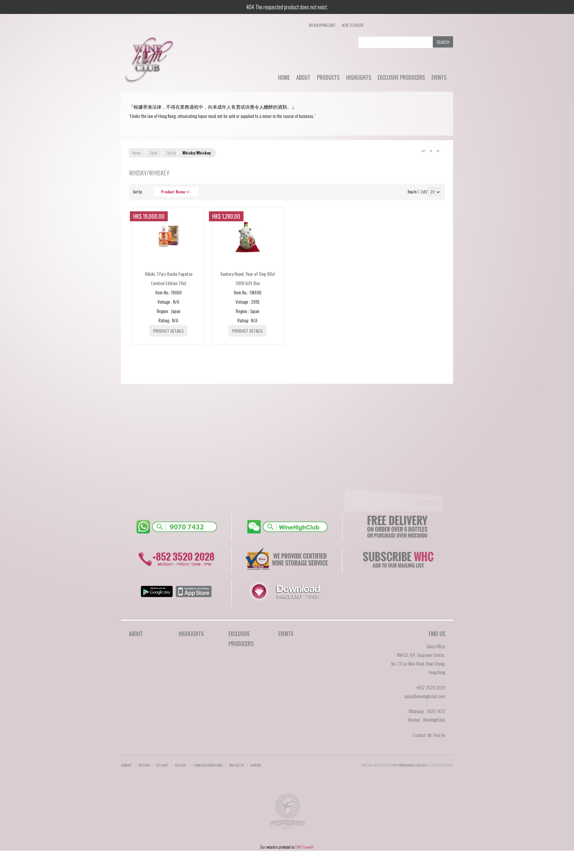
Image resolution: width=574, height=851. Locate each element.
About (303, 77)
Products (328, 77)
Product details (168, 331)
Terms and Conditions (208, 765)
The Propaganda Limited (287, 813)
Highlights (358, 77)
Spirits (171, 153)
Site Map (162, 765)
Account (126, 765)
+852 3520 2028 (430, 687)
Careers (255, 765)
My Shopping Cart (322, 25)
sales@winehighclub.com (424, 696)
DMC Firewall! (304, 847)
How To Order (352, 25)
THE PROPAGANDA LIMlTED (408, 765)
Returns (144, 765)
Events (438, 77)
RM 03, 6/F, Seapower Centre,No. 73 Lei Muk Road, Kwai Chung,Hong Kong (418, 664)
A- (438, 151)
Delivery (180, 765)
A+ (423, 151)
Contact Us (236, 765)
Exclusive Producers (401, 77)
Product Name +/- (176, 191)
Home (284, 77)
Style (153, 153)
